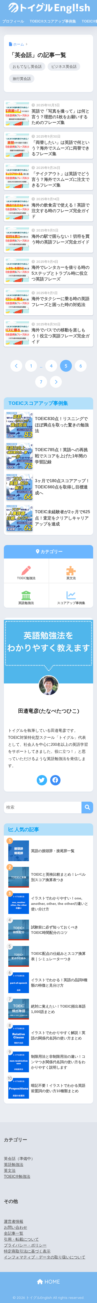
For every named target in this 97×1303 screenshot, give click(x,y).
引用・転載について (21, 1239)
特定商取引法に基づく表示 (27, 1251)
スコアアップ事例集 (71, 603)
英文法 (71, 578)
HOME (51, 1281)
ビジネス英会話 (64, 66)
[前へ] (16, 366)
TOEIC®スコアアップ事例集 (53, 21)
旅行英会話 (22, 79)
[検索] (87, 807)
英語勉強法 (26, 603)
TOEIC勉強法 (26, 578)
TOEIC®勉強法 (17, 1176)
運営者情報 (13, 1221)
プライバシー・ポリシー (25, 1245)
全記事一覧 (13, 1233)
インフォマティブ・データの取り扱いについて (44, 1257)
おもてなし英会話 (27, 66)
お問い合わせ (15, 1227)
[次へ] (56, 382)
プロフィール (13, 21)
